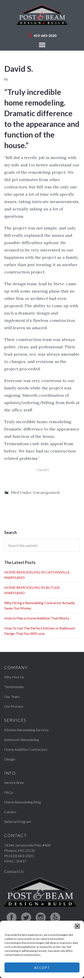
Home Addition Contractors (25, 749)
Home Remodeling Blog (22, 802)
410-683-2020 (45, 35)
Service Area (14, 782)
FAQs (8, 792)
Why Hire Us (14, 677)
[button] (77, 926)
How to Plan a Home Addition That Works (36, 618)
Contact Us (14, 871)
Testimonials (14, 687)
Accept (42, 968)
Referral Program (17, 821)
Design (9, 759)
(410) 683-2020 (21, 856)
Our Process (13, 706)
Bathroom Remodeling (21, 739)
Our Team (11, 696)
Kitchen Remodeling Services (26, 730)
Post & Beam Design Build (42, 16)
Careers (10, 812)
